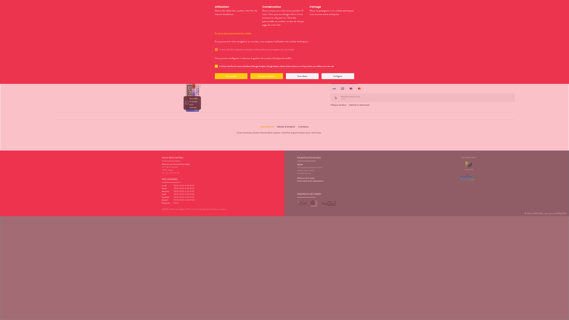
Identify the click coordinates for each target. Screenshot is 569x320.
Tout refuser (302, 76)
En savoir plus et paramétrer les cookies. (233, 33)
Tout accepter (231, 76)
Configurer (337, 76)
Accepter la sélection (266, 76)
